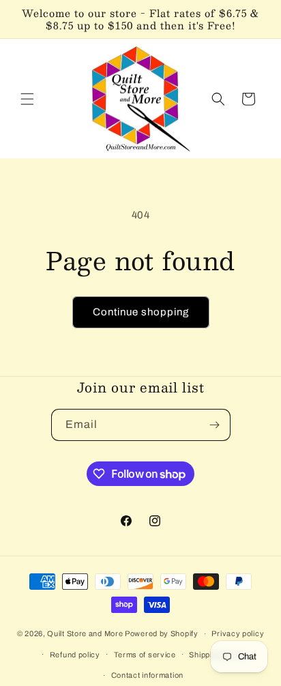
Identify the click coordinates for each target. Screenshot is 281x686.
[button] (27, 99)
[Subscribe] (215, 425)
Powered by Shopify (161, 633)
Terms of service (145, 655)
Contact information (147, 675)
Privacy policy (237, 633)
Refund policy (75, 655)
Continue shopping (141, 311)
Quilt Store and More (85, 633)
